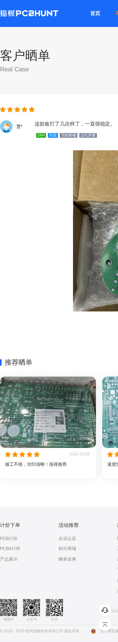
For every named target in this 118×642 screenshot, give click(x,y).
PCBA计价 (10, 548)
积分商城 (67, 548)
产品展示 (9, 559)
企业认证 (67, 538)
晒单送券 (67, 559)
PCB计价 (9, 538)
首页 (95, 13)
